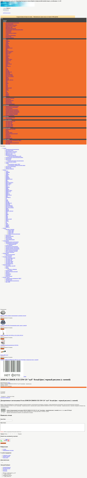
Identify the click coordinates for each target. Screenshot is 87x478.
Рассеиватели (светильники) (12, 109)
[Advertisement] (7, 296)
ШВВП (7, 94)
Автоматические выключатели (12, 142)
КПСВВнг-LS (9, 71)
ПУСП (7, 90)
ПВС (7, 84)
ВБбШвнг (8, 46)
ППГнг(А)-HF (9, 87)
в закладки (3, 391)
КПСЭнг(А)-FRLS (10, 76)
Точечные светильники (11, 35)
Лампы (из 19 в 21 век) (11, 26)
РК (6, 91)
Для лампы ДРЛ (9, 122)
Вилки (7, 130)
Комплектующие (6, 127)
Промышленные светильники (12, 106)
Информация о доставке (8, 450)
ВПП (7, 54)
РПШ (7, 92)
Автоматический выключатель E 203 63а (9, 345)
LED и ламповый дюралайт (12, 114)
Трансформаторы (9, 126)
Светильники (8, 30)
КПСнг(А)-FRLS (9, 75)
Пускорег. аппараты (7, 119)
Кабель (4, 38)
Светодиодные (9, 102)
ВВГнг (7, 50)
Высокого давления (10, 98)
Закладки (5, 469)
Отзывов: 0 (3, 396)
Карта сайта (5, 457)
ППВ (7, 86)
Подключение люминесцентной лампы (16, 165)
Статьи (4, 21)
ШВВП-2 (8, 95)
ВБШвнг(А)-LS (9, 47)
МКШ (7, 77)
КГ (6, 67)
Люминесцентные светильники (12, 111)
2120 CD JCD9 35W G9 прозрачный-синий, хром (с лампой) (14, 325)
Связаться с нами (7, 455)
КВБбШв (8, 55)
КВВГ (7, 57)
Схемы (7, 34)
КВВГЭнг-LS (9, 63)
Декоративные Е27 (12, 244)
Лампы (4, 97)
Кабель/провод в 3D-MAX (11, 25)
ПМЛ (7, 85)
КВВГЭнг (8, 62)
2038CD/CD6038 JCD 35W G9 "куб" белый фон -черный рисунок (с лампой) (21, 359)
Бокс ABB (8, 143)
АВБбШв (8, 41)
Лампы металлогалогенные (14, 233)
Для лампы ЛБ (9, 123)
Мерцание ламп (9, 27)
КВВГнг (7, 58)
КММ (7, 69)
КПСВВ (7, 70)
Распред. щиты (6, 139)
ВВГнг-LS (8, 53)
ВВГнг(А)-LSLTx (9, 51)
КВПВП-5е (8, 66)
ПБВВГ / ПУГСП (9, 79)
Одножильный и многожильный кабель (14, 29)
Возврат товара (6, 456)
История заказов (6, 468)
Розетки (7, 131)
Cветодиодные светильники (12, 113)
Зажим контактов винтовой (12, 133)
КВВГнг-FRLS (9, 59)
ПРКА (7, 89)
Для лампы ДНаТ (9, 124)
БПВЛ (7, 44)
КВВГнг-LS (8, 60)
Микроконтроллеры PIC (11, 28)
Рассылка (5, 470)
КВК (7, 65)
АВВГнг (7, 43)
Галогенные (8, 99)
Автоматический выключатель (12, 22)
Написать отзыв (10, 396)
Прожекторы (6, 116)
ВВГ (7, 49)
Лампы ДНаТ (11, 230)
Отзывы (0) (7, 397)
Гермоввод (8, 137)
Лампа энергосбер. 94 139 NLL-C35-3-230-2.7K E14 (12, 335)
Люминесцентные (10, 100)
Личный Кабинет (7, 467)
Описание (3, 397)
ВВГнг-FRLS (8, 52)
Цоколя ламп (8, 36)
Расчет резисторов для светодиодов (16, 160)
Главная (2, 359)
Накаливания (8, 101)
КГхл (7, 68)
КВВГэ (7, 61)
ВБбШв (7, 45)
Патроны (8, 134)
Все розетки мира (9, 23)
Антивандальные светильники (12, 110)
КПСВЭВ (8, 73)
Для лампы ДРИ (9, 125)
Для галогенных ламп (10, 121)
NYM (7, 39)
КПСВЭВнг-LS (9, 74)
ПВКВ (7, 83)
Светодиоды (8, 31)
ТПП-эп (7, 93)
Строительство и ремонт (11, 33)
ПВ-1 (7, 81)
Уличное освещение (10, 115)
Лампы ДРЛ (10, 232)
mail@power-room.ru (6, 12)
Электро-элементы (10, 37)
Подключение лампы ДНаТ (14, 164)
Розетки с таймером (12, 269)
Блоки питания (9, 138)
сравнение (3, 393)
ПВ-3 (7, 82)
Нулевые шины (9, 132)
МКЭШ (7, 78)
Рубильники (8, 135)
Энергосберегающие (10, 103)
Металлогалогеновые (10, 117)
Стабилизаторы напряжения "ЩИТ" (13, 140)
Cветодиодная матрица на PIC (14, 156)
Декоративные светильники (12, 107)
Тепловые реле (9, 141)
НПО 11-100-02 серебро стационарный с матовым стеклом (13, 315)
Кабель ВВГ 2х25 (4, 355)
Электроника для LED (10, 129)
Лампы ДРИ (11, 231)
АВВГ (7, 42)
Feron (9, 382)
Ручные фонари (9, 108)
